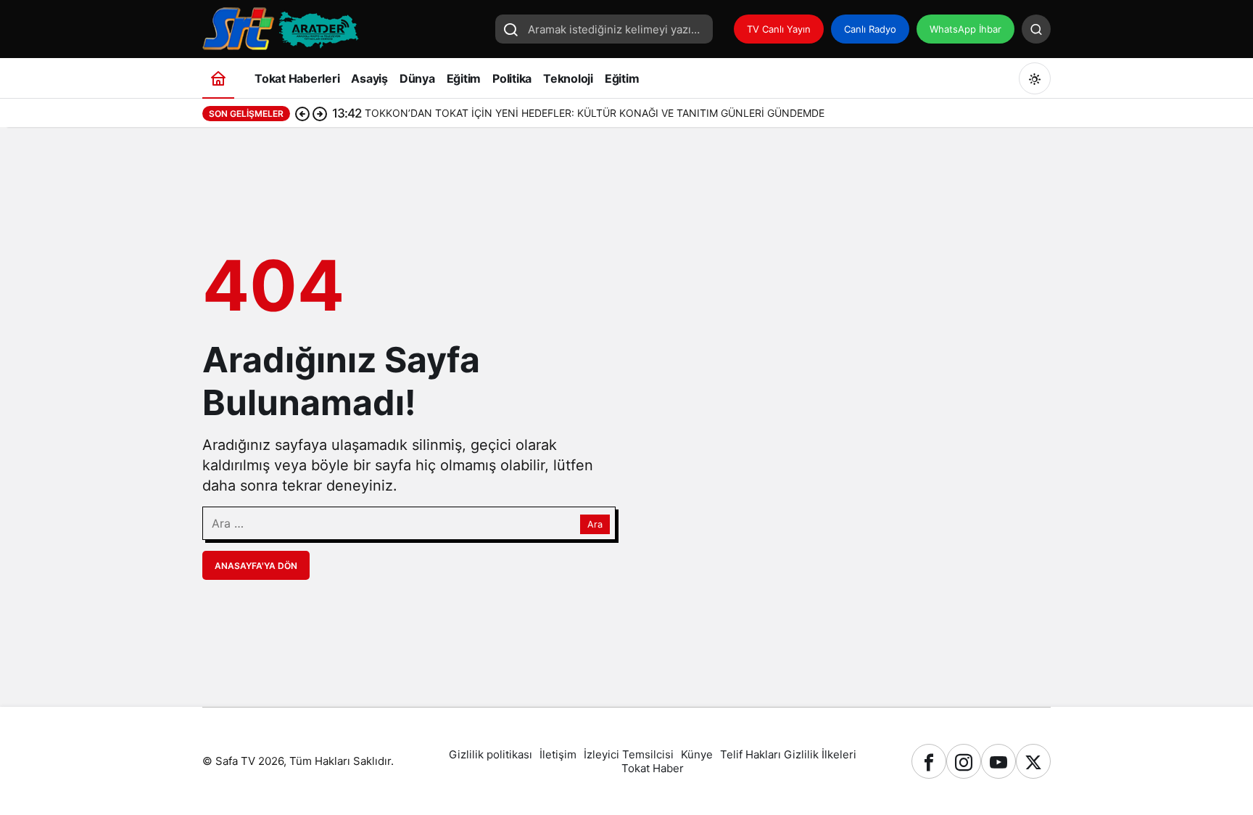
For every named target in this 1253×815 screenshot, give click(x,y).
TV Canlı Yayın (779, 29)
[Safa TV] (343, 27)
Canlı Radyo (870, 29)
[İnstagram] (963, 761)
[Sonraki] (319, 113)
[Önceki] (302, 113)
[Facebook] (928, 761)
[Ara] (1036, 29)
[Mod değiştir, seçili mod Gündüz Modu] (1035, 78)
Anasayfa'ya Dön (256, 565)
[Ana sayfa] (218, 78)
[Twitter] (1033, 761)
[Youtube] (998, 761)
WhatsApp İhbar (965, 29)
